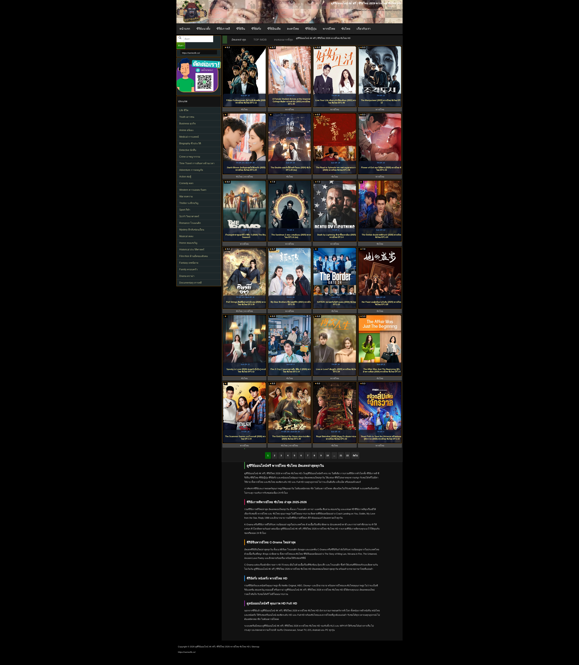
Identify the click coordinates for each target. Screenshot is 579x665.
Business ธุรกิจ (187, 123)
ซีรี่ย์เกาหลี (223, 28)
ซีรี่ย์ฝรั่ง (256, 28)
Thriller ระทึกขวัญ (188, 203)
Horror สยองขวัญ (188, 243)
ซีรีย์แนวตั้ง (203, 28)
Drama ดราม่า (186, 276)
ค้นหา (181, 45)
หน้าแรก (184, 28)
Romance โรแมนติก (190, 223)
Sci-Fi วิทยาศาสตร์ (189, 216)
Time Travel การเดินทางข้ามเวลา (196, 163)
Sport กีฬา (184, 209)
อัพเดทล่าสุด (238, 39)
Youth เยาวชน (186, 117)
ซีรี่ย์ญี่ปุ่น (310, 28)
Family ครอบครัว (188, 269)
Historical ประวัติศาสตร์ (191, 249)
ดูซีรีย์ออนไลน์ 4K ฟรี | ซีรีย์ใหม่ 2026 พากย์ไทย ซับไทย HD (222, 646)
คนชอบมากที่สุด (283, 39)
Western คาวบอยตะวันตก (192, 190)
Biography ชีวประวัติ (190, 143)
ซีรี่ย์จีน (240, 28)
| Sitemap (254, 646)
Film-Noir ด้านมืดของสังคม (193, 256)
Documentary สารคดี (190, 282)
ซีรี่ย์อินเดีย (274, 28)
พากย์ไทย (329, 28)
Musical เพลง (186, 236)
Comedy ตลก (186, 183)
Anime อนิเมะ (186, 130)
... (334, 455)
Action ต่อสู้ (185, 176)
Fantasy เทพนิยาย (188, 263)
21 (341, 455)
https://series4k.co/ (191, 53)
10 (327, 455)
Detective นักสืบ (187, 150)
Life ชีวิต (183, 110)
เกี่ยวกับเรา (364, 28)
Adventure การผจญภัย (191, 170)
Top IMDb (260, 39)
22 (347, 455)
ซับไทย (345, 28)
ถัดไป (355, 455)
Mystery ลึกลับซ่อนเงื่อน (191, 229)
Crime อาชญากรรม (189, 156)
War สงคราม (186, 196)
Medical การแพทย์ (189, 137)
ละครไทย (293, 28)
